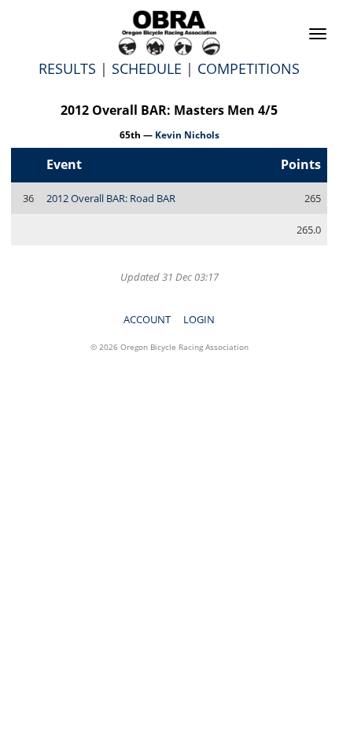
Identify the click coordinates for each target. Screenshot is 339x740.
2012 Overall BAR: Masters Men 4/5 (169, 110)
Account (147, 319)
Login (199, 319)
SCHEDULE (147, 68)
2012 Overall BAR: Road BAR (110, 198)
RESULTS (67, 68)
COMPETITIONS (248, 68)
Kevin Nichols (187, 135)
